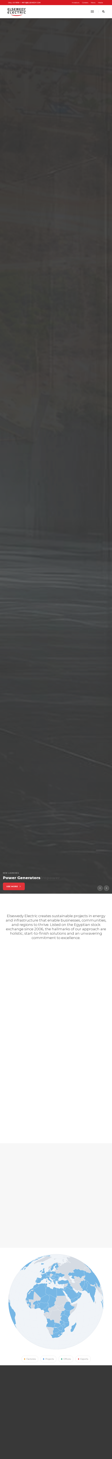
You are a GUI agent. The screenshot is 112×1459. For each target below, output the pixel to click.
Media (100, 2)
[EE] (17, 11)
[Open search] (103, 11)
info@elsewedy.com (31, 3)
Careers (85, 2)
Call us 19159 (13, 3)
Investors (75, 2)
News (93, 2)
